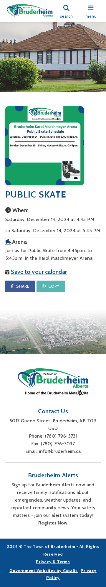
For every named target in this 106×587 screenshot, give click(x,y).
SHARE (23, 286)
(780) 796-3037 (58, 443)
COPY (53, 286)
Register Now (53, 523)
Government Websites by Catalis (43, 570)
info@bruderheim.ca (60, 451)
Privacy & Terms (53, 561)
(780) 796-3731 (61, 436)
